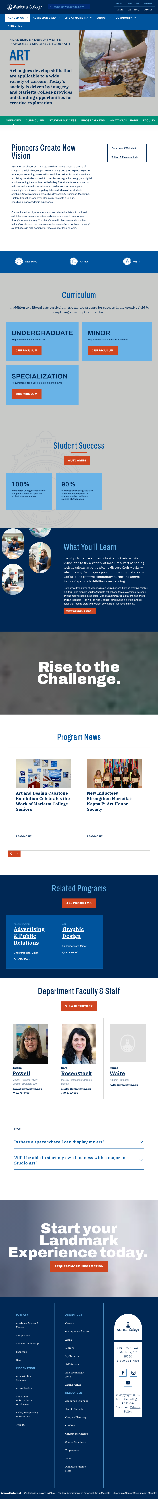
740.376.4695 (69, 1092)
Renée (114, 1068)
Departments (47, 39)
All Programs (78, 903)
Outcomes (77, 460)
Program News (93, 120)
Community (124, 17)
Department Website (123, 148)
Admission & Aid (44, 17)
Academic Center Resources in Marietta (135, 1493)
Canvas (69, 1323)
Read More (23, 836)
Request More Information (79, 1266)
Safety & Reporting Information (27, 1414)
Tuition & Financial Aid (124, 157)
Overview (13, 120)
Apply (148, 9)
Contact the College (76, 1433)
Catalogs (70, 1425)
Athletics (15, 26)
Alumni (119, 3)
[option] (43, 799)
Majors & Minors (29, 43)
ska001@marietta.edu (76, 1089)
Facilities (21, 1351)
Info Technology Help (74, 1374)
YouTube (128, 1383)
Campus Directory (75, 1417)
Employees (133, 3)
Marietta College (128, 1327)
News (68, 1458)
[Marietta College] (24, 7)
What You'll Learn (124, 120)
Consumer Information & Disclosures (24, 1400)
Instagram (133, 1373)
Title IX (20, 1424)
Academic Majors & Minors (27, 1325)
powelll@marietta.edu (27, 1089)
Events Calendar (75, 1408)
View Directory (79, 1006)
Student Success (62, 120)
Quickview (21, 959)
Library (69, 1347)
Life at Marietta (77, 17)
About (102, 17)
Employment (72, 1450)
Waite (117, 1073)
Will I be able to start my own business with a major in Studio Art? (70, 1160)
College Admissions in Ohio (39, 1493)
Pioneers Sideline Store (75, 1468)
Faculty (149, 120)
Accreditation (24, 1388)
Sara (64, 1068)
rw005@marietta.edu (124, 1085)
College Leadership (27, 1343)
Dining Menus (73, 1384)
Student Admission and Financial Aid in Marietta (84, 1493)
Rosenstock (76, 1073)
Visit (136, 261)
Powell (21, 1073)
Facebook (123, 1373)
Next (17, 854)
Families (148, 3)
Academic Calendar (76, 1400)
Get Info (133, 9)
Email (68, 1339)
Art (64, 924)
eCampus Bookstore (77, 1331)
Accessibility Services (23, 1378)
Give (120, 9)
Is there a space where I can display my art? (59, 1141)
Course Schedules (75, 1442)
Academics (16, 17)
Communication (22, 924)
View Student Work (80, 611)
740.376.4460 (20, 1092)
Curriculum (35, 120)
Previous (11, 854)
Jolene (17, 1068)
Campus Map (23, 1335)
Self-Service (72, 1364)
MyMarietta (72, 1356)
